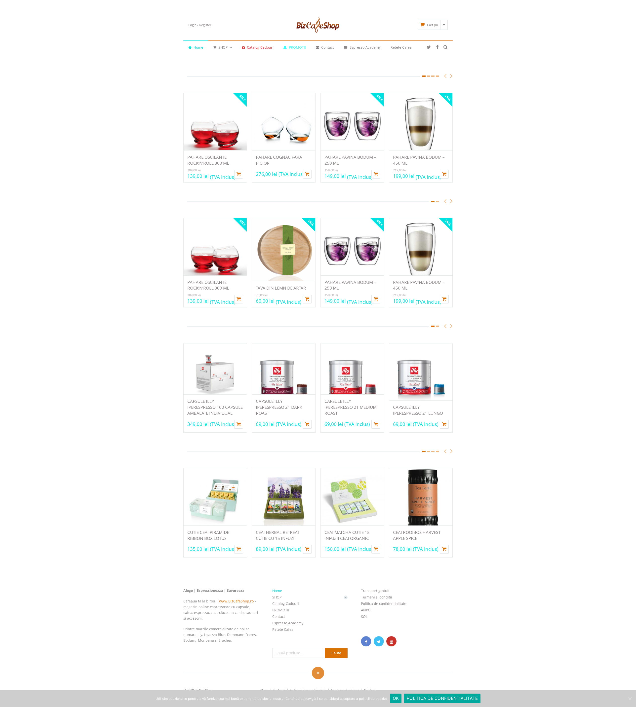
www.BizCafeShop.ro (236, 601)
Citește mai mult (239, 174)
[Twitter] (379, 641)
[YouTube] (391, 641)
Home (198, 47)
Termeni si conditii (376, 597)
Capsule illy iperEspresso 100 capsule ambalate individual (215, 407)
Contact (327, 47)
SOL (364, 616)
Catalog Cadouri (260, 47)
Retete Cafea (401, 47)
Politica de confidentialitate (383, 603)
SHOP (222, 47)
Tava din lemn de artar (281, 288)
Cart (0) (432, 25)
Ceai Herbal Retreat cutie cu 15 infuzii (277, 535)
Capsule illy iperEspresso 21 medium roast (350, 407)
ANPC (365, 610)
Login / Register (199, 25)
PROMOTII (297, 47)
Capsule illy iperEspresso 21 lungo (418, 410)
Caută (336, 652)
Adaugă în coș (307, 299)
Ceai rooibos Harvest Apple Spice (416, 535)
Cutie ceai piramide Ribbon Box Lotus (208, 535)
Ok (396, 698)
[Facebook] (366, 641)
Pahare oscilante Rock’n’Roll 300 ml (208, 160)
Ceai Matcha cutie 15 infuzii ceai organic (347, 535)
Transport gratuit (375, 590)
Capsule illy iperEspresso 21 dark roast (279, 407)
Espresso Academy (365, 47)
